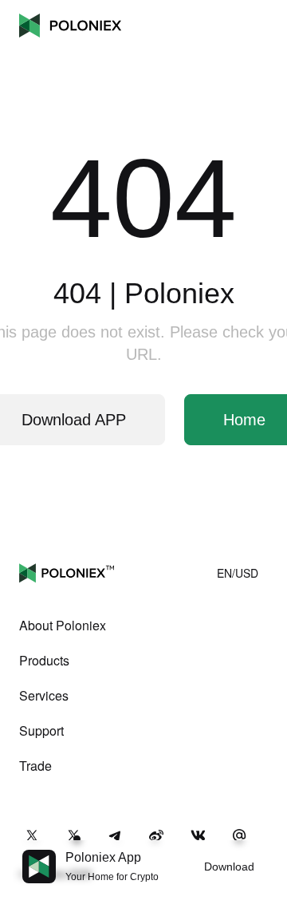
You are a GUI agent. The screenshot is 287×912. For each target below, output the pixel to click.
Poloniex (70, 26)
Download (229, 866)
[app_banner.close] (264, 849)
